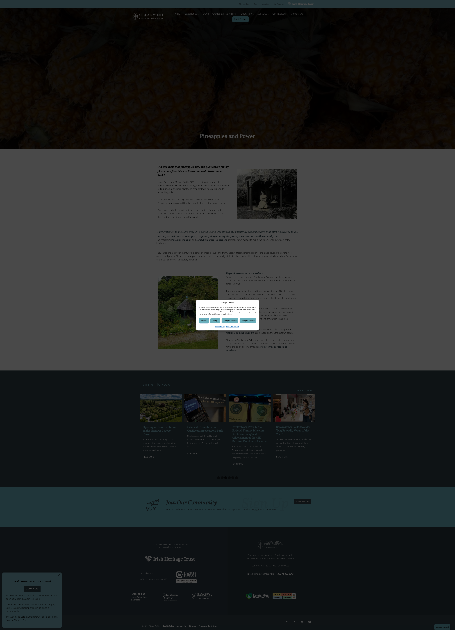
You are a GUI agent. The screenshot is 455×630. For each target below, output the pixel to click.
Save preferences (248, 321)
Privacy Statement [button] (232, 327)
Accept (204, 321)
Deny (215, 321)
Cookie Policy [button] (220, 327)
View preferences (230, 321)
